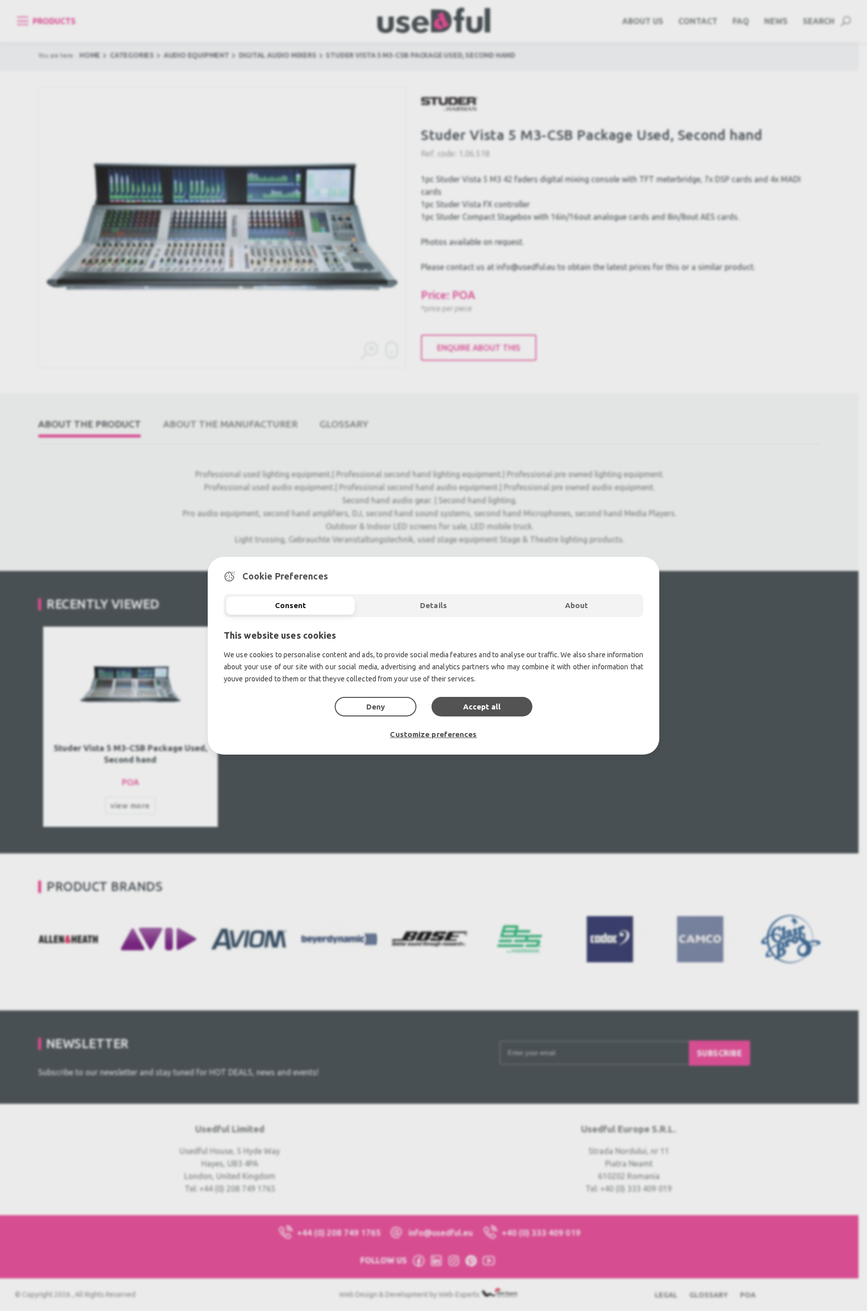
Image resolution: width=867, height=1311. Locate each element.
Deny (375, 706)
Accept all (482, 706)
